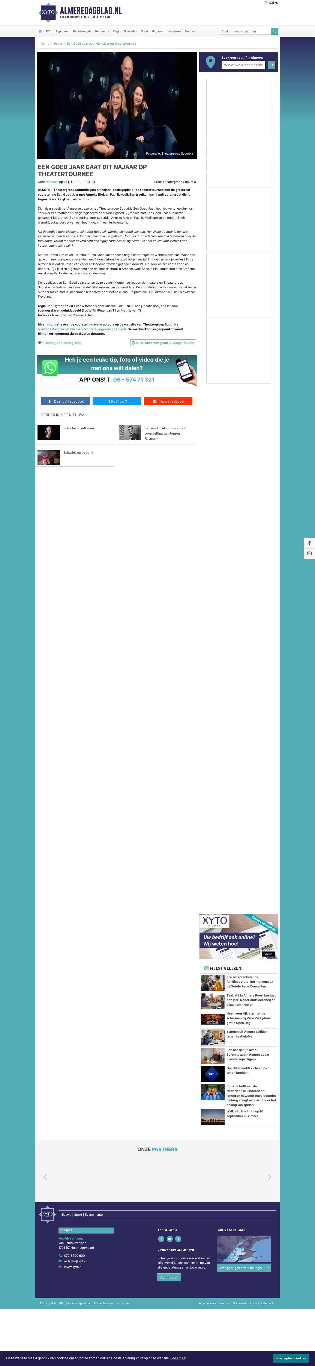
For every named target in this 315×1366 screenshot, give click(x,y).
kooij (78, 343)
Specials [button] (129, 31)
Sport (144, 31)
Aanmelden (169, 752)
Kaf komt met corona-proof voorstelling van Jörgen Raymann (165, 433)
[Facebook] (162, 713)
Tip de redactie (171, 401)
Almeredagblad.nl (91, 11)
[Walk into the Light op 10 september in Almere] (213, 591)
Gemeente (102, 31)
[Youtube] (170, 713)
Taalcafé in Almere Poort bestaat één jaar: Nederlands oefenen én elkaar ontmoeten (251, 474)
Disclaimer (239, 777)
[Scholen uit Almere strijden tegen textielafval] (213, 512)
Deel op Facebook (69, 401)
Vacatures (174, 31)
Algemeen (62, 31)
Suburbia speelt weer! (79, 428)
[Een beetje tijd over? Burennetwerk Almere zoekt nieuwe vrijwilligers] (213, 530)
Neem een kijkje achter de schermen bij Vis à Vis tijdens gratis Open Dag (248, 492)
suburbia (49, 343)
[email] (309, 554)
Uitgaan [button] (157, 31)
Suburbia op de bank (78, 452)
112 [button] (48, 31)
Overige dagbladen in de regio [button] (240, 742)
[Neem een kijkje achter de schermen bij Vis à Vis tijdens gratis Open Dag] (213, 493)
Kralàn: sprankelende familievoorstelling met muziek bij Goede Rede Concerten (249, 456)
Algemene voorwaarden (214, 777)
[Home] (40, 31)
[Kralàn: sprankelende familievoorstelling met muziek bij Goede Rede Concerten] (213, 457)
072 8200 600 (74, 730)
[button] (40, 651)
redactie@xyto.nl (76, 735)
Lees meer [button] (178, 1358)
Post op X (119, 401)
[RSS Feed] (178, 713)
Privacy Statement (261, 777)
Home (44, 43)
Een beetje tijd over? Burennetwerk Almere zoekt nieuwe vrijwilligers (247, 528)
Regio (116, 31)
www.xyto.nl (73, 741)
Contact (190, 31)
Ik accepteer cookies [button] (291, 1358)
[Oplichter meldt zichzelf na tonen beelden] (213, 548)
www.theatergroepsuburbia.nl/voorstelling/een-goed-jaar (82, 329)
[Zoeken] (275, 31)
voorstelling (65, 343)
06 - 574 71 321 (133, 379)
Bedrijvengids (82, 31)
